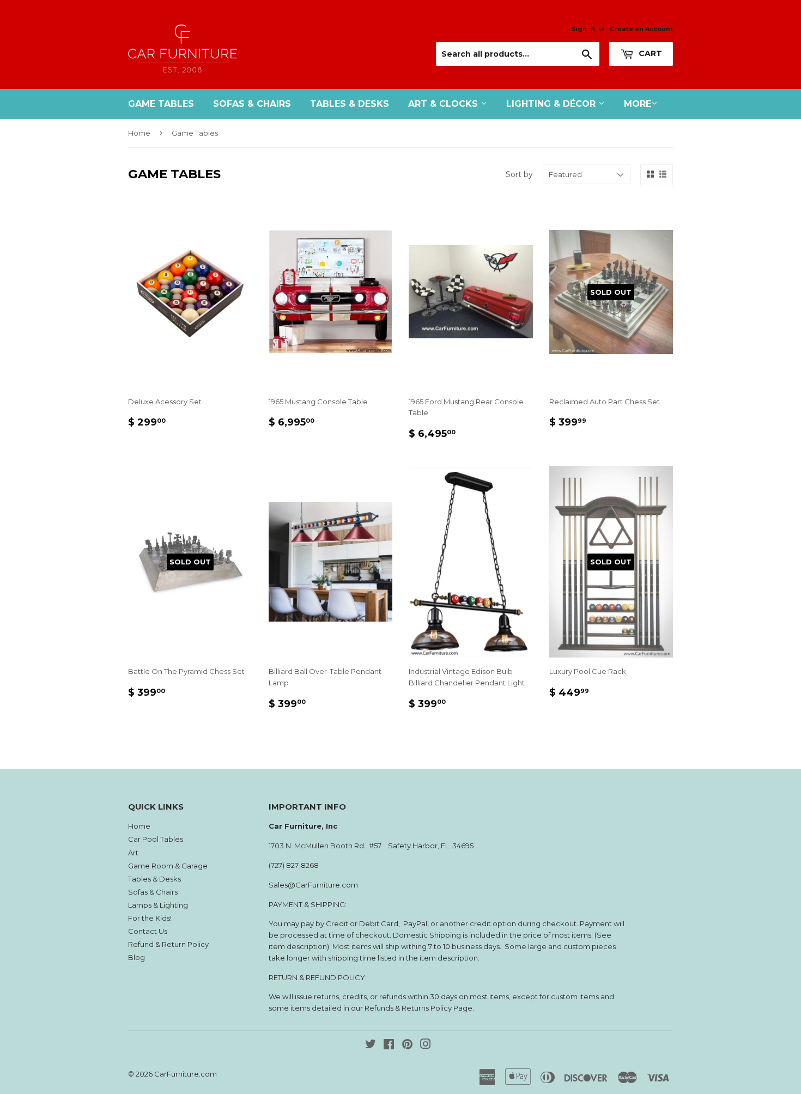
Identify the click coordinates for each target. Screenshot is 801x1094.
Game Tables (161, 104)
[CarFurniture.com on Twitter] (370, 1045)
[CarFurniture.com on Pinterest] (407, 1045)
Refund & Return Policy (168, 944)
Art (133, 852)
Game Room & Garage (168, 865)
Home (139, 133)
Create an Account (641, 29)
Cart (649, 53)
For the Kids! (150, 918)
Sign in (583, 29)
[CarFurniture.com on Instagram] (425, 1045)
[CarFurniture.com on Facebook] (389, 1045)
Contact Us (147, 931)
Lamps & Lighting (158, 905)
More (637, 104)
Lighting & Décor (552, 104)
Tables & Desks (349, 104)
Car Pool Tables (155, 839)
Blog (136, 957)
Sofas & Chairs (252, 104)
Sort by (519, 174)
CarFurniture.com (185, 1073)
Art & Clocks (444, 104)
